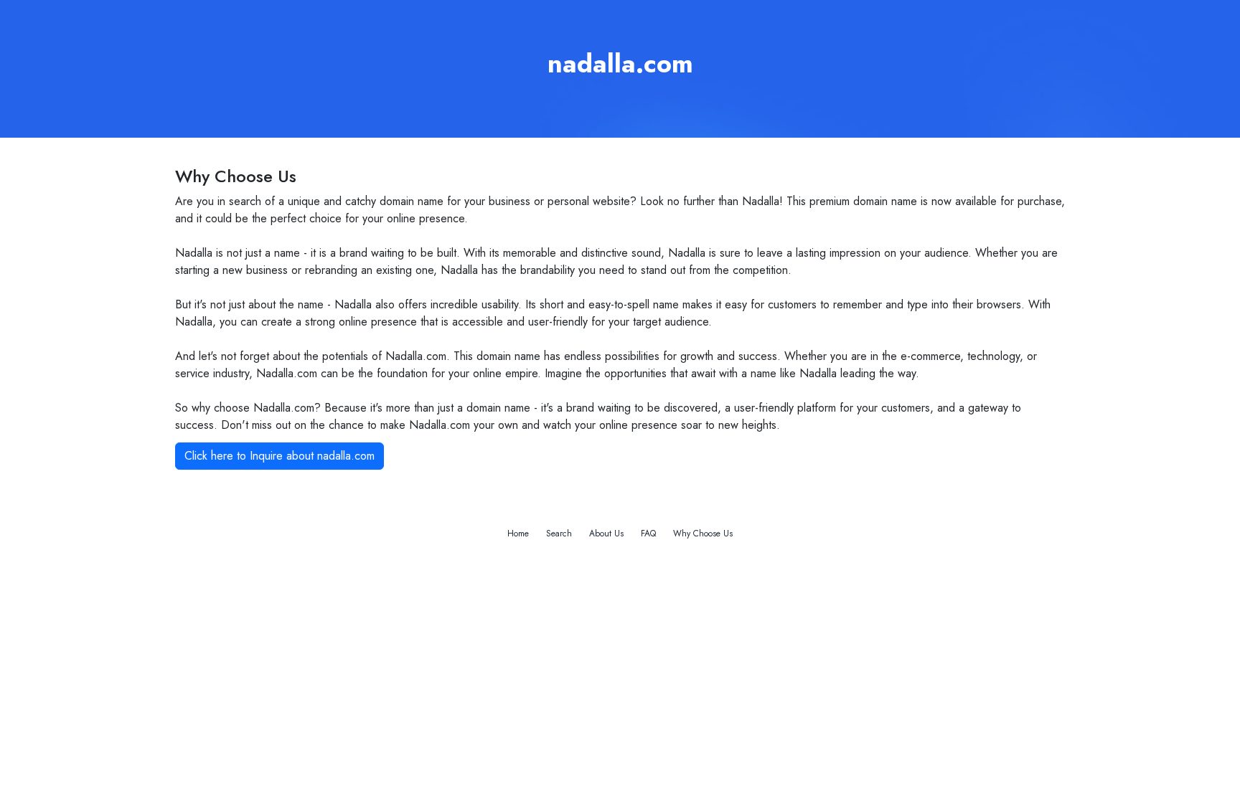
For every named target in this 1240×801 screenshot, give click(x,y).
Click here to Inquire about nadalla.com (279, 455)
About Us (606, 533)
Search (559, 533)
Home (518, 533)
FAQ (648, 533)
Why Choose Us (703, 533)
